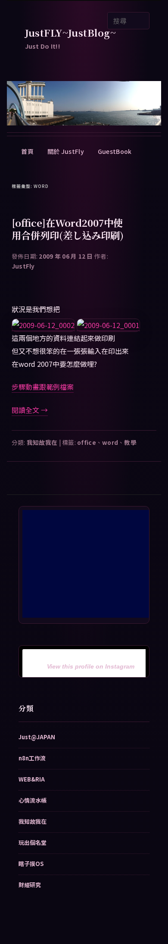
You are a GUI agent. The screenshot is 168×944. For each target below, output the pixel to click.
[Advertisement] (87, 564)
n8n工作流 (32, 758)
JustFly (23, 266)
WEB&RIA (32, 779)
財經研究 (30, 885)
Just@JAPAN (37, 737)
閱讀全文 (30, 410)
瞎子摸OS (31, 864)
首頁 (27, 151)
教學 (130, 442)
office (86, 442)
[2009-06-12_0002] (43, 325)
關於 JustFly (65, 151)
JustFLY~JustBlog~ (70, 32)
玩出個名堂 (33, 842)
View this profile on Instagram (90, 666)
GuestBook (115, 151)
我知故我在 (42, 442)
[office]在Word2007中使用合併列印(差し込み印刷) (68, 229)
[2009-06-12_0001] (108, 325)
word (110, 442)
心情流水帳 (33, 800)
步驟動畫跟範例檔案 (43, 386)
